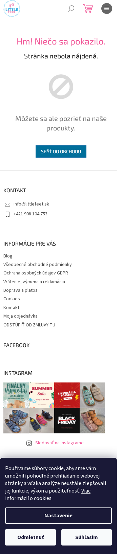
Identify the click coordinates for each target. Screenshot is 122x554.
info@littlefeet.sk (31, 204)
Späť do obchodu (61, 151)
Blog (8, 256)
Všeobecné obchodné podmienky (37, 264)
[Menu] (107, 8)
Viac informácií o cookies (47, 494)
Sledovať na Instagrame (59, 443)
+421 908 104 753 (30, 214)
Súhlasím (86, 537)
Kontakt (11, 307)
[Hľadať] (71, 8)
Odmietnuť (30, 537)
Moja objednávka (20, 316)
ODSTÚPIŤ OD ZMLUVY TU (29, 325)
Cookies (11, 299)
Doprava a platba (20, 290)
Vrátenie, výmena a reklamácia (34, 282)
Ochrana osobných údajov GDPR (35, 273)
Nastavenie (58, 515)
